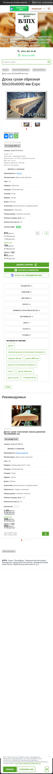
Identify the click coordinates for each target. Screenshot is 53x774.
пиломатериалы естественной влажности (26, 352)
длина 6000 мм (32, 358)
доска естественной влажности (22, 365)
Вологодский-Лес (22, 453)
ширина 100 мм (14, 358)
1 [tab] (26, 129)
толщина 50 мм (29, 378)
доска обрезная (25, 371)
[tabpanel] (26, 124)
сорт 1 (11, 371)
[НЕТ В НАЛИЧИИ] (45, 534)
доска (10, 346)
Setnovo (19, 173)
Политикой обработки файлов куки (28, 763)
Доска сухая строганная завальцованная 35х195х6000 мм (24, 433)
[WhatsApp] (16, 136)
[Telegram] (11, 136)
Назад (8, 387)
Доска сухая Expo (8, 551)
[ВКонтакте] (6, 136)
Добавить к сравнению (15, 169)
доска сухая (13, 378)
